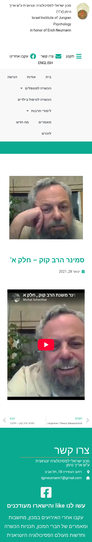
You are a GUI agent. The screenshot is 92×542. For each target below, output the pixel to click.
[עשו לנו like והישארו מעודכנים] (46, 492)
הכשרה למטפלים (38, 88)
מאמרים (45, 122)
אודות (31, 77)
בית (48, 77)
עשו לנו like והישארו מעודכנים (46, 505)
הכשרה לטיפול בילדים (34, 99)
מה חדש (22, 122)
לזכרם (46, 133)
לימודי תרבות (41, 111)
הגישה (12, 77)
